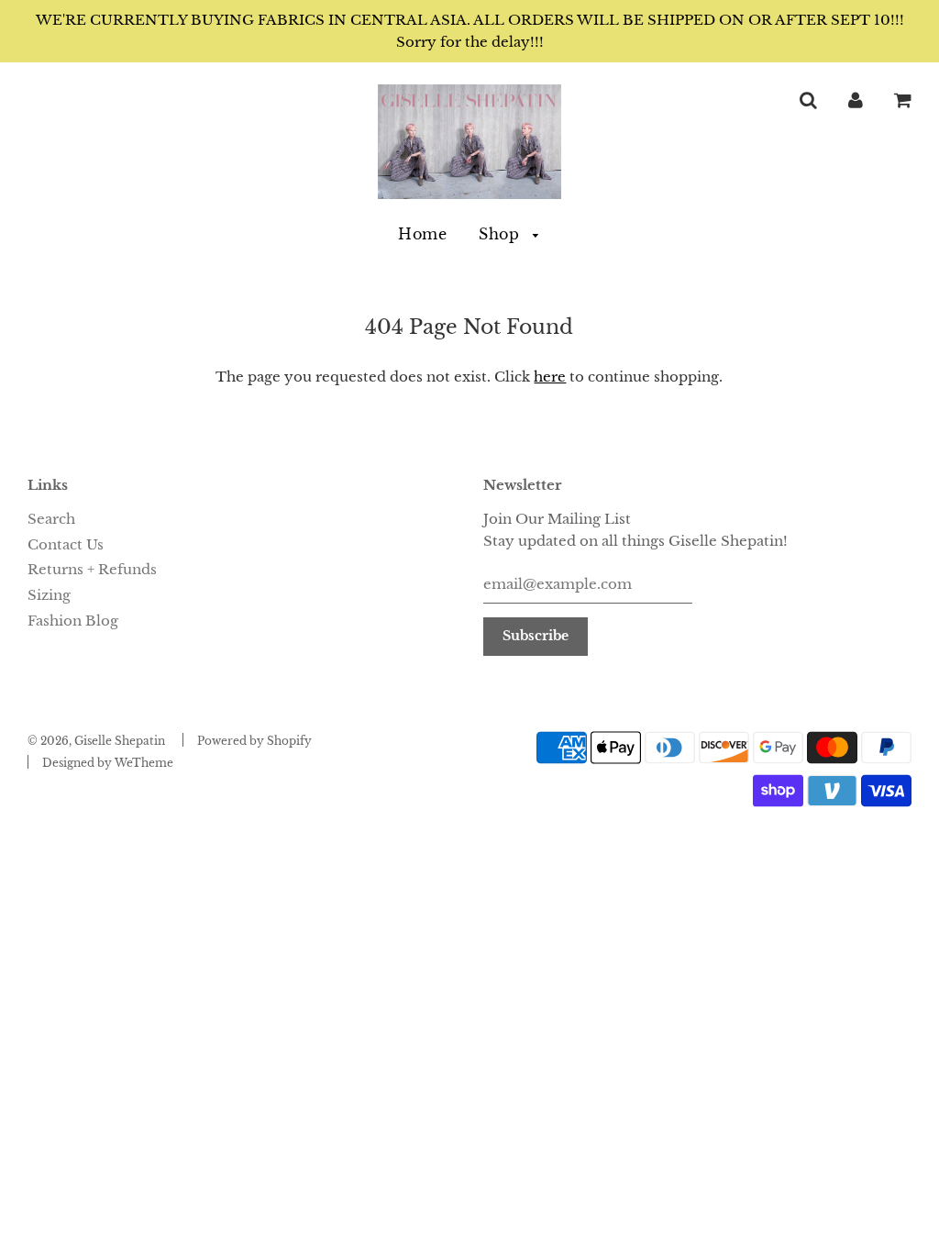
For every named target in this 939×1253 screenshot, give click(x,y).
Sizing (49, 595)
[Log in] (855, 99)
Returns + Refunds (92, 569)
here (550, 376)
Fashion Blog (73, 620)
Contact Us (66, 544)
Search (51, 518)
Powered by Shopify (254, 741)
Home (422, 234)
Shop (502, 234)
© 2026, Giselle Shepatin (96, 741)
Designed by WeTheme (107, 763)
